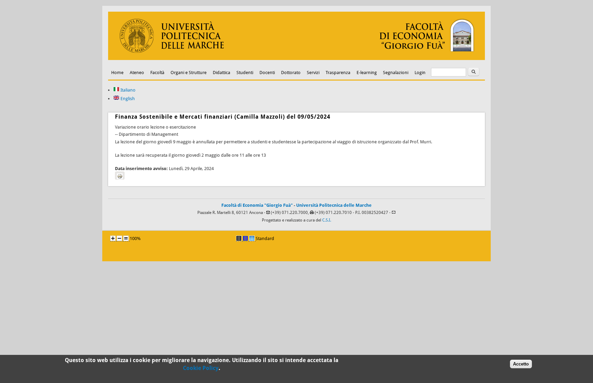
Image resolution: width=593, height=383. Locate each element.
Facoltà (157, 72)
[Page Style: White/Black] (239, 238)
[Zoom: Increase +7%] (113, 238)
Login (420, 72)
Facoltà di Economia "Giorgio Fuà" (257, 205)
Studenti (244, 72)
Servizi (313, 72)
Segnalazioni (395, 72)
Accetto (521, 363)
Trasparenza (338, 72)
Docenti (267, 72)
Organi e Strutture (189, 72)
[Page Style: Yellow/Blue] (245, 238)
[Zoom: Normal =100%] (126, 238)
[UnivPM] (296, 58)
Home (117, 72)
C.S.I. (326, 220)
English (127, 98)
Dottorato (291, 72)
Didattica (221, 72)
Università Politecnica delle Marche (334, 205)
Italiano (127, 90)
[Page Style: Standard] (252, 238)
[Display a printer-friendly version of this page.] (120, 175)
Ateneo (137, 72)
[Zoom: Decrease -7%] (119, 238)
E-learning (367, 72)
